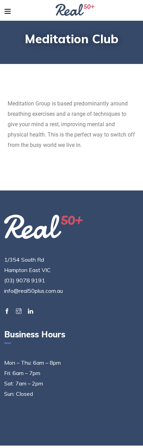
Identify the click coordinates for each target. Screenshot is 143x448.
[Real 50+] (75, 10)
